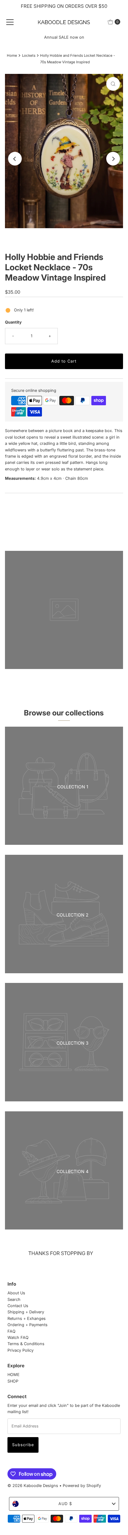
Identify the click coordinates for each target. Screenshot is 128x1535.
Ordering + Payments (27, 1324)
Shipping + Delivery (25, 1312)
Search (14, 1299)
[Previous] (15, 159)
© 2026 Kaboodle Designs (32, 1485)
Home (12, 55)
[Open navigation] (10, 22)
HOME (13, 1374)
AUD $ (65, 1503)
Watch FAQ (18, 1337)
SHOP (12, 1381)
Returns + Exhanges (26, 1318)
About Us (16, 1293)
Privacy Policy (20, 1350)
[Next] (113, 159)
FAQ (11, 1331)
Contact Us (17, 1305)
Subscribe (23, 1444)
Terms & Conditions (25, 1343)
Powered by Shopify (82, 1485)
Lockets (28, 55)
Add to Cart (63, 361)
